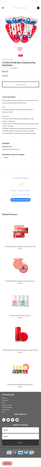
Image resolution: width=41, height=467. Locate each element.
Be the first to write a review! (20, 200)
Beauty (6, 157)
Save (21, 55)
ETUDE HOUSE (7, 59)
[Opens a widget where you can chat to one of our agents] (7, 463)
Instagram (17, 420)
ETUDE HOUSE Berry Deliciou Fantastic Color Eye (20, 246)
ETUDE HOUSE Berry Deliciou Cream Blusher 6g (20, 281)
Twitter (8, 420)
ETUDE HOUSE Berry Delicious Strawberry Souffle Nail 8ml (20, 350)
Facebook (4, 420)
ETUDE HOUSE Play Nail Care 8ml (20, 315)
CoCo (20, 8)
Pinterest (12, 420)
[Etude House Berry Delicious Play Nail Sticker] (20, 29)
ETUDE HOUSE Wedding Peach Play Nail (20, 384)
